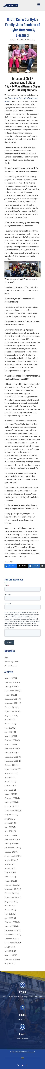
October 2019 (10, 893)
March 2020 (9, 881)
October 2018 (10, 938)
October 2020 (10, 852)
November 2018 (11, 934)
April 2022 (8, 790)
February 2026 (10, 682)
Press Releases (10, 665)
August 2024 (9, 715)
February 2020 (10, 885)
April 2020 (8, 876)
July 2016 (8, 963)
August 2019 (9, 901)
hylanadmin (16, 40)
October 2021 (10, 806)
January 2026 (10, 686)
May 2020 (8, 872)
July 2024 (8, 719)
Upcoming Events (11, 661)
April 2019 (8, 918)
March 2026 (9, 678)
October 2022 (10, 765)
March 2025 (9, 695)
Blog (33, 40)
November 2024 (11, 703)
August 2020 (9, 860)
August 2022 (9, 773)
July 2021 (8, 819)
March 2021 (9, 835)
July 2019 (8, 905)
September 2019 (11, 897)
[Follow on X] (18, 1065)
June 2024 (8, 723)
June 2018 (8, 951)
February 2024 (10, 740)
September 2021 (11, 810)
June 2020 (8, 868)
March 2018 (9, 955)
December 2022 (11, 757)
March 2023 (9, 744)
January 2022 (10, 802)
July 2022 (8, 777)
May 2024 (8, 728)
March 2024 (9, 736)
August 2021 (9, 814)
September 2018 (11, 942)
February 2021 (10, 839)
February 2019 (10, 922)
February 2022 (10, 798)
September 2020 (11, 856)
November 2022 (11, 761)
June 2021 (8, 823)
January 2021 (10, 843)
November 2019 (11, 889)
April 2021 (8, 831)
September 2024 (11, 711)
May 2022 (8, 785)
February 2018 (10, 959)
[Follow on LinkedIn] (22, 1065)
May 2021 (8, 827)
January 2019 (10, 926)
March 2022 (9, 794)
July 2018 (8, 947)
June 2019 (8, 909)
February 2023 (10, 748)
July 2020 (8, 864)
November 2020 (11, 847)
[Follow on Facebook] (27, 1065)
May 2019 (8, 914)
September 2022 (11, 769)
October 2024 (10, 707)
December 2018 (11, 930)
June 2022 (8, 781)
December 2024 (11, 699)
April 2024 (8, 732)
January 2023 (10, 752)
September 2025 (11, 690)
